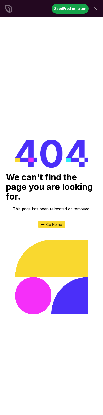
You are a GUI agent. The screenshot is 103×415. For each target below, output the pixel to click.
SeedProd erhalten (70, 8)
